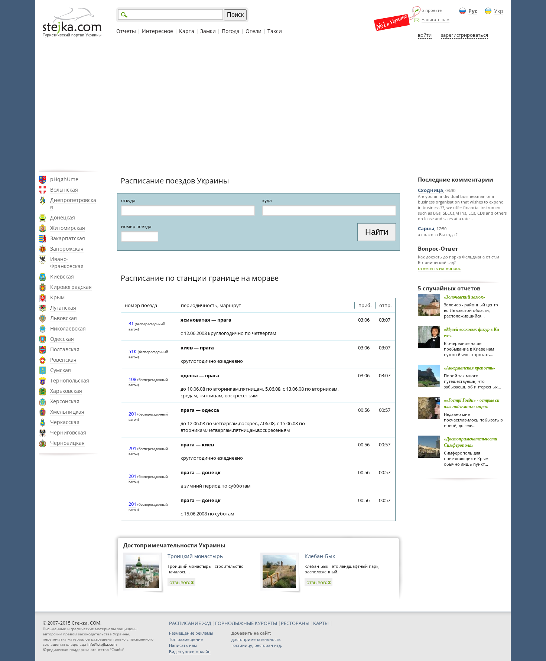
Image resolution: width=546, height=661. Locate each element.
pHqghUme (64, 179)
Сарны (426, 228)
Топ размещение (186, 639)
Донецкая (62, 217)
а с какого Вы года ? (438, 234)
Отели (253, 31)
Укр (498, 10)
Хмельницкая (67, 411)
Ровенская (63, 359)
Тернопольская (69, 380)
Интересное (157, 31)
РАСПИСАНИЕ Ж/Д (190, 623)
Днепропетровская (73, 203)
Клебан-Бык (320, 556)
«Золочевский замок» (464, 297)
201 (132, 413)
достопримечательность (256, 639)
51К (133, 351)
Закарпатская (67, 238)
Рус (472, 10)
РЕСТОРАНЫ (295, 623)
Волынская (64, 189)
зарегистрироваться (464, 35)
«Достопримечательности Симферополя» (470, 442)
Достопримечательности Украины (174, 545)
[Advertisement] (273, 105)
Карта (186, 31)
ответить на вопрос (439, 268)
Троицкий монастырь (195, 556)
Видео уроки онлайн (190, 651)
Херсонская (64, 401)
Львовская (63, 318)
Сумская (60, 370)
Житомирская (67, 227)
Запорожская (67, 248)
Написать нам (435, 19)
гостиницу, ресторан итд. (256, 645)
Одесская (62, 338)
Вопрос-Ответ (438, 248)
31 (131, 323)
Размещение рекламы (191, 633)
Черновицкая (67, 442)
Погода (231, 31)
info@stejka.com (102, 644)
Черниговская (68, 432)
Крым (57, 297)
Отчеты (126, 31)
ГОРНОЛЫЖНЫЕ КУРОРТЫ (246, 623)
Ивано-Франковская (67, 262)
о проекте (432, 10)
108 (132, 379)
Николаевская (68, 328)
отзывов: (181, 582)
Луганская (63, 307)
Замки (208, 31)
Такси (274, 31)
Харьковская (66, 390)
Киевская (62, 276)
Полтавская (64, 349)
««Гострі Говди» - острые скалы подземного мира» (471, 403)
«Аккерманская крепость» (469, 368)
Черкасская (64, 422)
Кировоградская (71, 286)
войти (425, 35)
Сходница (430, 190)
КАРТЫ (321, 623)
